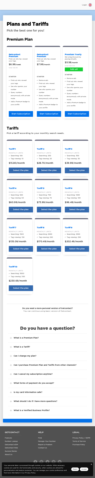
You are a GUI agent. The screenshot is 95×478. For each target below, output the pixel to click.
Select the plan (21, 170)
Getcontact (11, 5)
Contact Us (42, 448)
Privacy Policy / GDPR (81, 438)
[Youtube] (59, 462)
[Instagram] (41, 462)
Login (84, 5)
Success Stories (11, 451)
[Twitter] (47, 462)
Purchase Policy (78, 444)
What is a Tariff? (22, 347)
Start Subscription (21, 114)
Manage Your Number (47, 441)
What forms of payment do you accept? (34, 383)
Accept (84, 469)
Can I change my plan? (25, 356)
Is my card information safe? (28, 392)
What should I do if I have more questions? (35, 401)
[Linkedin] (53, 462)
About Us (8, 454)
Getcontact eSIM (11, 444)
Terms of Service (79, 441)
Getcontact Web (11, 448)
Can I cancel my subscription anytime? (33, 374)
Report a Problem (45, 444)
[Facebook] (35, 462)
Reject (75, 469)
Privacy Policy (30, 473)
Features (8, 438)
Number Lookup (11, 441)
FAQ (40, 438)
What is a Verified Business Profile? (32, 410)
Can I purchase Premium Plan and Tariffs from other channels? (45, 365)
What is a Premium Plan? (26, 338)
